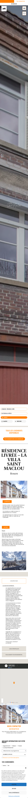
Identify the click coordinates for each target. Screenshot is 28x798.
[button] (26, 768)
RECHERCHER (14, 4)
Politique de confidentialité (14, 796)
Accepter (14, 784)
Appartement (6, 746)
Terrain (20, 746)
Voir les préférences (14, 792)
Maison (14, 746)
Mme (4, 765)
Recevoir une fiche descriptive (11, 757)
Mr (8, 765)
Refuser (14, 788)
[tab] (14, 580)
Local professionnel (8, 747)
